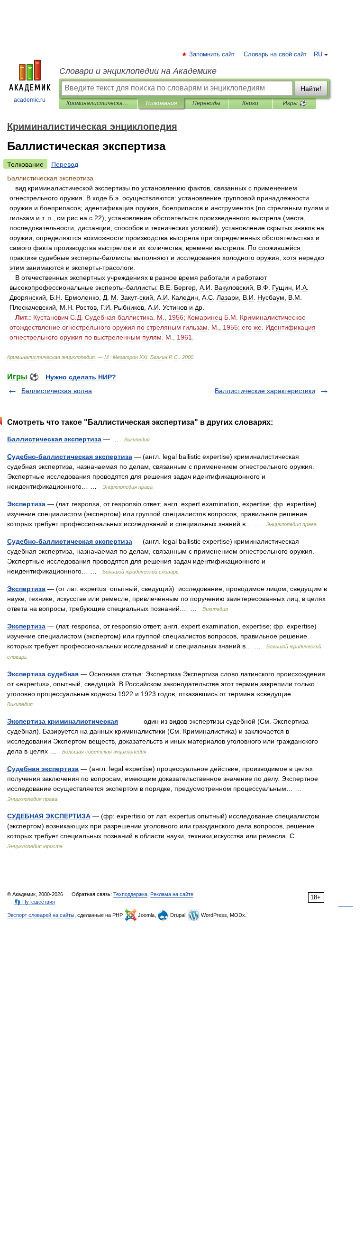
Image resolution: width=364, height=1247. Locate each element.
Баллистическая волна (56, 391)
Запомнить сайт (212, 54)
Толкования (161, 103)
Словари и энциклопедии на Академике (138, 71)
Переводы (206, 103)
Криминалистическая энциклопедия (98, 103)
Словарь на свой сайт (275, 54)
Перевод (64, 164)
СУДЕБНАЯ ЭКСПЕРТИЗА (49, 816)
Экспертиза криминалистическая (62, 721)
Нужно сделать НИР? (81, 377)
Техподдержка (130, 894)
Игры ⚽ (294, 103)
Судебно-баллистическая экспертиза (69, 456)
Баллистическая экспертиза (54, 439)
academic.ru (30, 100)
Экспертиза (26, 504)
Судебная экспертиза (43, 768)
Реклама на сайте (171, 894)
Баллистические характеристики (265, 391)
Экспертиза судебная (43, 674)
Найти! (310, 88)
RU (318, 54)
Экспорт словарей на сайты (40, 915)
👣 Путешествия (34, 902)
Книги (250, 103)
